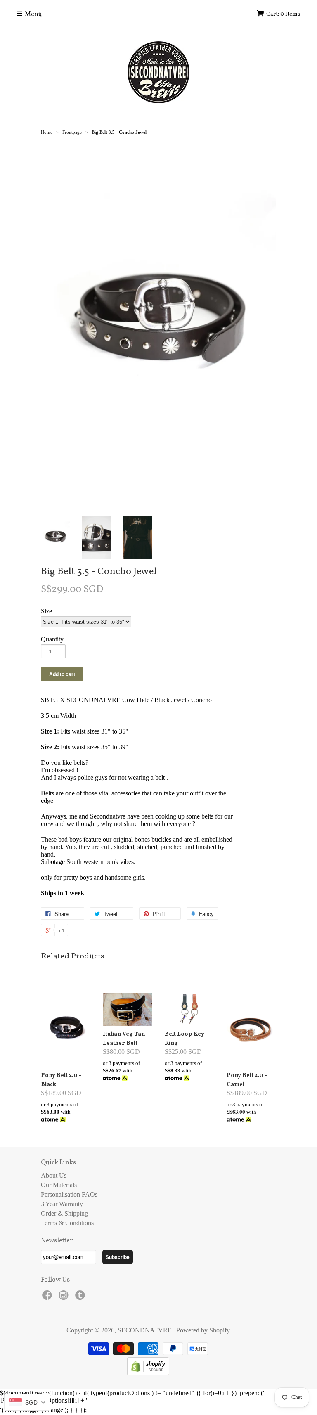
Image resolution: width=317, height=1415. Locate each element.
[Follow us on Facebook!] (48, 1297)
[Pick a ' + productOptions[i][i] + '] (158, 1401)
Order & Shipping (64, 1213)
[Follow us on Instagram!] (65, 1297)
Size (46, 611)
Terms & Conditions (67, 1222)
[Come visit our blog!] (81, 1297)
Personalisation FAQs (69, 1194)
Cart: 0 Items (283, 14)
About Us (53, 1175)
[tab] (138, 804)
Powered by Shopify (203, 1330)
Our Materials (59, 1184)
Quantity (52, 639)
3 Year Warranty (62, 1203)
